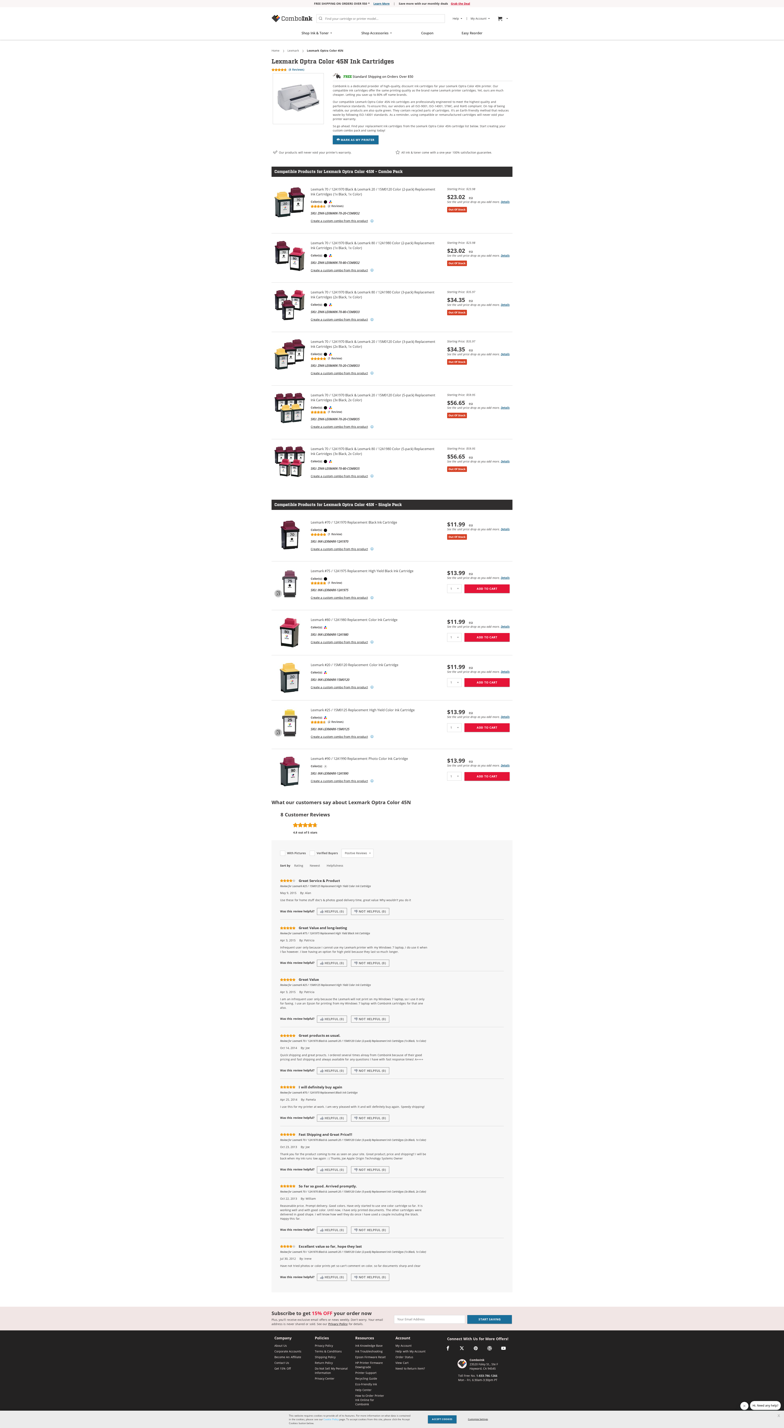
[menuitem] (503, 18)
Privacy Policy (338, 1324)
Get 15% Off (282, 1368)
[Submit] (320, 18)
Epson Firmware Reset (370, 1357)
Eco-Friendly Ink (366, 1384)
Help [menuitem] (456, 18)
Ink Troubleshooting (369, 1351)
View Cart (401, 1363)
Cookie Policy (331, 1419)
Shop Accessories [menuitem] (375, 33)
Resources (364, 1338)
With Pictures (296, 853)
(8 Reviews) (296, 69)
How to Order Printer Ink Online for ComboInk (369, 1400)
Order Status (404, 1357)
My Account (403, 1346)
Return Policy (324, 1363)
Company (283, 1338)
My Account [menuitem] (479, 18)
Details (505, 202)
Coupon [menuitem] (427, 33)
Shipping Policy (325, 1357)
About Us (280, 1346)
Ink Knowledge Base (369, 1346)
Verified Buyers (327, 853)
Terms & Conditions (328, 1351)
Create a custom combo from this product (339, 221)
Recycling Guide (366, 1378)
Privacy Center (324, 1378)
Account (402, 1338)
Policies (322, 1338)
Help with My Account (410, 1351)
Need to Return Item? (410, 1368)
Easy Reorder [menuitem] (472, 33)
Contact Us (281, 1363)
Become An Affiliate (287, 1357)
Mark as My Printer (357, 140)
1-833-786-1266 (486, 1376)
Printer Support (365, 1373)
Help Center (363, 1390)
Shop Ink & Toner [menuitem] (315, 33)
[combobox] (380, 18)
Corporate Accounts (287, 1351)
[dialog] (392, 1419)
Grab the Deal (460, 4)
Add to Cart (493, 589)
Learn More (381, 4)
